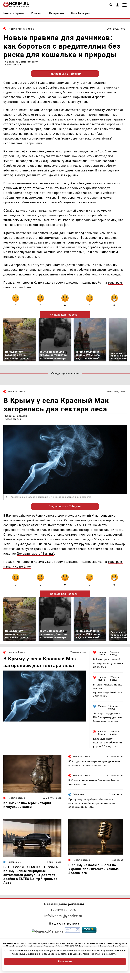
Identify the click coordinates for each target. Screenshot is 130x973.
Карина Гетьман (16, 416)
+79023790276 (63, 910)
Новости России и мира (21, 29)
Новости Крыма (16, 391)
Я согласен (65, 961)
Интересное (14, 862)
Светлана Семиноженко (21, 61)
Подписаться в (65, 73)
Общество (103, 706)
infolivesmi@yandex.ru (63, 916)
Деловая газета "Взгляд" (35, 553)
